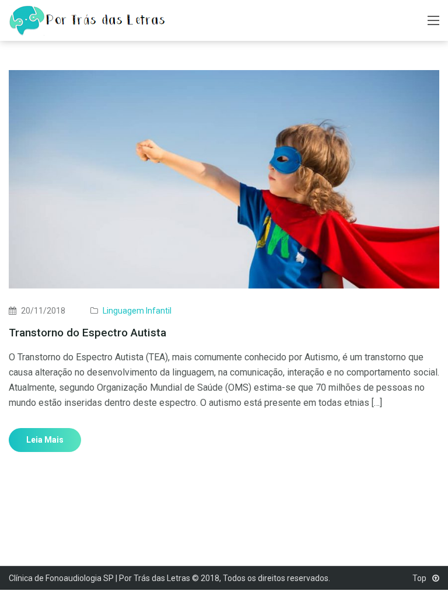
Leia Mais (45, 439)
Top (420, 578)
